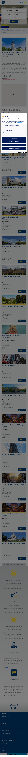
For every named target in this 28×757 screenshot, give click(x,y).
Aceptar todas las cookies (14, 141)
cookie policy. (19, 122)
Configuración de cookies (14, 148)
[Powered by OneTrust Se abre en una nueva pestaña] (22, 152)
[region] (14, 133)
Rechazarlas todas (14, 138)
